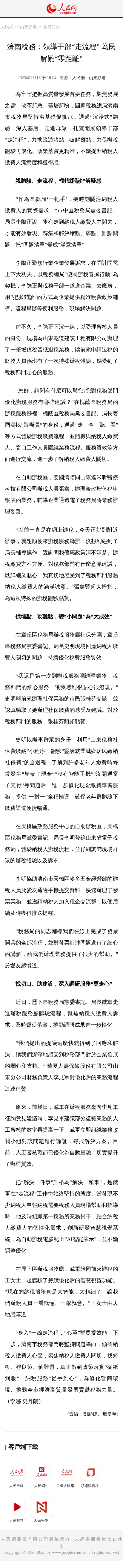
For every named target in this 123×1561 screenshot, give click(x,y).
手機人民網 (65, 1486)
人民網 (7, 27)
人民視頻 (16, 1520)
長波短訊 (51, 27)
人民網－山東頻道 (89, 78)
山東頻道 (28, 27)
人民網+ (40, 1486)
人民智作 (41, 1520)
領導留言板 (90, 1486)
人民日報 (16, 1486)
